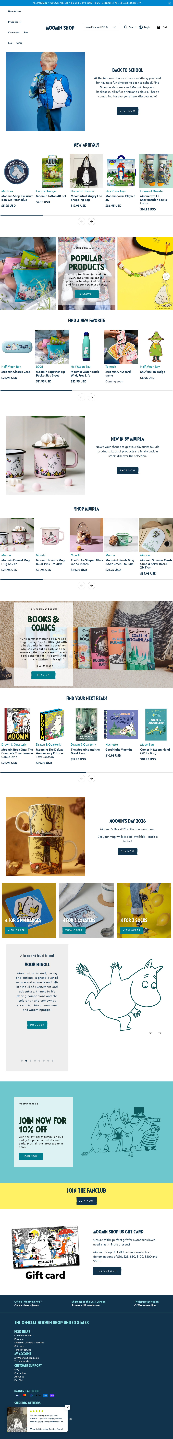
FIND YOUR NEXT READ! (86, 698)
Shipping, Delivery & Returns (29, 1342)
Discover (86, 294)
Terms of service (22, 1349)
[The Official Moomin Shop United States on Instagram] (46, 1427)
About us (19, 1376)
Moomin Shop (60, 28)
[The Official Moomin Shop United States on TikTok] (52, 1427)
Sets (25, 32)
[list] (86, 184)
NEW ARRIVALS (86, 144)
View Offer (16, 930)
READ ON (43, 675)
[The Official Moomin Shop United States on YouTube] (58, 1427)
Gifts (19, 43)
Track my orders (22, 1361)
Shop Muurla (86, 508)
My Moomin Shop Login (26, 1358)
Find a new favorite (86, 320)
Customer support (23, 1335)
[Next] (160, 1033)
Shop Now (127, 111)
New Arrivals (14, 11)
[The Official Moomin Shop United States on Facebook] (40, 1427)
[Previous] (150, 1033)
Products (13, 22)
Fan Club (18, 1380)
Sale (10, 43)
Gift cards (19, 1346)
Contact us (20, 1373)
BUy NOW (127, 851)
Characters (13, 32)
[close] (169, 3)
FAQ (16, 1369)
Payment (19, 1339)
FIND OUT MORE (107, 1271)
